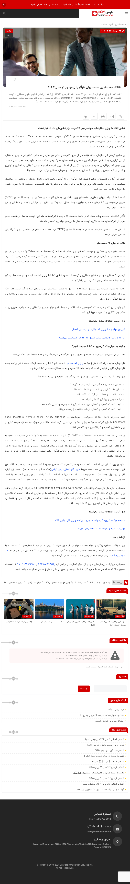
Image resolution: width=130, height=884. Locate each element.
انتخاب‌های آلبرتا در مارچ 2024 (109, 751)
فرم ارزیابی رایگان (116, 710)
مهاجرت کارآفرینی (33, 582)
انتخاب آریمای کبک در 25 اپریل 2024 (106, 767)
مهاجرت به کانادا (50, 582)
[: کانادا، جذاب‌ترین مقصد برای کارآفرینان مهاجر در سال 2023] (111, 116)
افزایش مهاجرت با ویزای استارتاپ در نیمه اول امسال (98, 329)
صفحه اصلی (120, 24)
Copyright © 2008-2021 (48, 865)
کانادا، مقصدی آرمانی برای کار (52, 621)
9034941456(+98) (25, 564)
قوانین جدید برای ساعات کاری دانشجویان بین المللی (99, 790)
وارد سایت (95, 666)
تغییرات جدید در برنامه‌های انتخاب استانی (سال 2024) (98, 773)
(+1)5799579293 (46, 564)
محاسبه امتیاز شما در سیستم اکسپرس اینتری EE (101, 715)
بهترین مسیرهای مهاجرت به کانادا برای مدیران (101, 529)
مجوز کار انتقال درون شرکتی (65, 469)
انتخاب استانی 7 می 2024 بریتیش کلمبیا (104, 739)
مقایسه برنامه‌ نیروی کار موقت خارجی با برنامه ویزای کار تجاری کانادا (89, 520)
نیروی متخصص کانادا (13, 582)
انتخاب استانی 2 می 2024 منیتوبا (108, 762)
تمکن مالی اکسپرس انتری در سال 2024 (105, 745)
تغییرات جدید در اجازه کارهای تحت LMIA (104, 756)
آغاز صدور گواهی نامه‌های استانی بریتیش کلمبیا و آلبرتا (113, 623)
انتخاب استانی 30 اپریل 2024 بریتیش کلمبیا (103, 784)
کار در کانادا (81, 582)
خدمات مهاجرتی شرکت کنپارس (109, 721)
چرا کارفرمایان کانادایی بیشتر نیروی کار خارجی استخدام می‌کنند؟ (92, 338)
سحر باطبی (13, 106)
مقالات (104, 24)
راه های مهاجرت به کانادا (99, 582)
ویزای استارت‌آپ (75, 363)
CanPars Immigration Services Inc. (76, 865)
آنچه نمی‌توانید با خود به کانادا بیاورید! (19, 621)
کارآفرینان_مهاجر (67, 582)
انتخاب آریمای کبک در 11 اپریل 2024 (106, 778)
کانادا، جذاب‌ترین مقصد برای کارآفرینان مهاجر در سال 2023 (84, 87)
